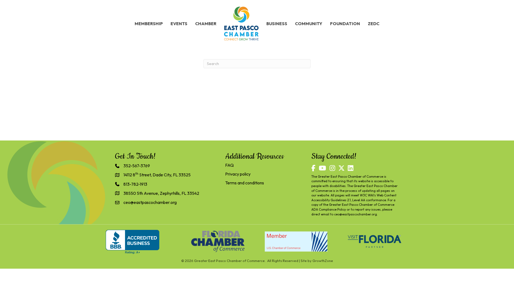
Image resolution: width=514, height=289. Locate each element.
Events (179, 23)
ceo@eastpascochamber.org (355, 214)
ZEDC (373, 23)
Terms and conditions (244, 182)
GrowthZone (322, 260)
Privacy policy (238, 174)
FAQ (229, 165)
